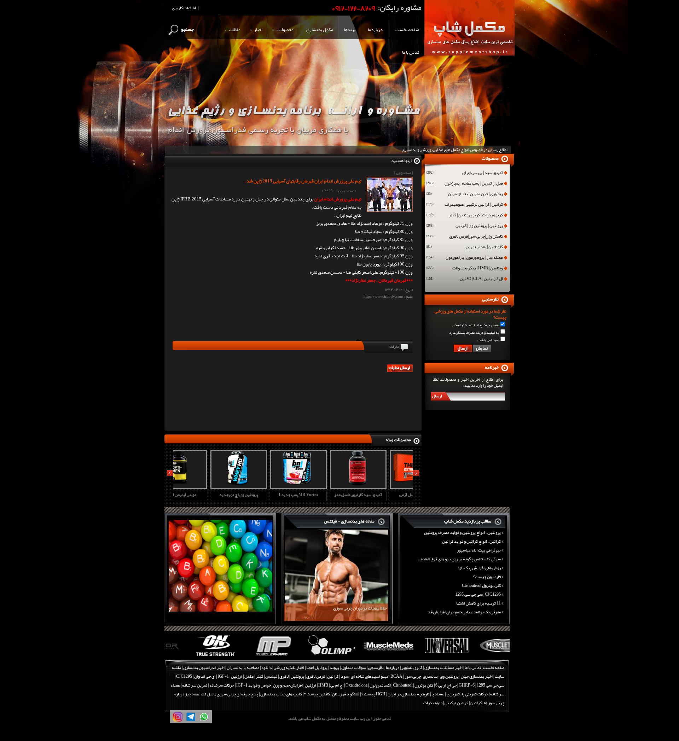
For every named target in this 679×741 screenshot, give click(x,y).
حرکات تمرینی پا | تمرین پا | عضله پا (459, 694)
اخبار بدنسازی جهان (477, 676)
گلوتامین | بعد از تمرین (464, 247)
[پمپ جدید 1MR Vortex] (262, 487)
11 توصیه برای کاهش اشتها (478, 603)
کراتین (332, 676)
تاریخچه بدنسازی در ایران (408, 694)
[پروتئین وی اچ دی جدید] (202, 487)
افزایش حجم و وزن (288, 685)
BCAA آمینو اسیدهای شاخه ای (376, 676)
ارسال (437, 396)
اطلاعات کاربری (184, 8)
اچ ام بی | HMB (330, 685)
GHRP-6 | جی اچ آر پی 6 (455, 685)
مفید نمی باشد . (488, 340)
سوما (345, 676)
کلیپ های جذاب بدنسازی (281, 694)
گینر (259, 676)
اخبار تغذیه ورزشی (289, 667)
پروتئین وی (449, 676)
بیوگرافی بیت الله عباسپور (479, 550)
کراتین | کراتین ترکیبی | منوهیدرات (464, 205)
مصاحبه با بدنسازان (243, 667)
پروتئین (297, 676)
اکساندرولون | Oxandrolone (368, 685)
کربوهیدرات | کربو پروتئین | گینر (464, 215)
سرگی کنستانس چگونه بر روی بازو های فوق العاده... (459, 559)
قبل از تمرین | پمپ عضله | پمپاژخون (464, 183)
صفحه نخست (493, 667)
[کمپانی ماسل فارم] (251, 656)
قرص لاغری (315, 676)
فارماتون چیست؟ (487, 576)
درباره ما (392, 667)
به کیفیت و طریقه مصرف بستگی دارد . (473, 332)
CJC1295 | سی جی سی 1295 (478, 594)
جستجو (187, 29)
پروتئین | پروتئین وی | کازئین (464, 226)
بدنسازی (430, 676)
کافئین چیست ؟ (317, 694)
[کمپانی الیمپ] (309, 656)
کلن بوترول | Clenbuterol (413, 685)
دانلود (266, 667)
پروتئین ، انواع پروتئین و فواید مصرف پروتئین (462, 532)
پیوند (334, 667)
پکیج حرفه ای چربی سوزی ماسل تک (229, 694)
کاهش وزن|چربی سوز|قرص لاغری (464, 236)
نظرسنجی (376, 667)
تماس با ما (473, 667)
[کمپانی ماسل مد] (366, 656)
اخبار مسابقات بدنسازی (443, 667)
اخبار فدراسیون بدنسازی (204, 667)
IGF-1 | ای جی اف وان (211, 676)
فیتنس (271, 676)
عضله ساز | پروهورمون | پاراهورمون (464, 258)
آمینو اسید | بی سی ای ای (464, 173)
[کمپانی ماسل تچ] (481, 656)
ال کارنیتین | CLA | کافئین (464, 279)
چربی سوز (413, 676)
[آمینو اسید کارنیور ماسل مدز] (322, 487)
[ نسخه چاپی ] (403, 172)
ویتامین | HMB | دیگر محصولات (464, 268)
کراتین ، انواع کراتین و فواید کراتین (471, 541)
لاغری (284, 676)
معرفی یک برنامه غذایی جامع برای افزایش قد (464, 612)
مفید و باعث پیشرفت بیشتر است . (475, 325)
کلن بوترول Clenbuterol (481, 585)
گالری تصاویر (411, 667)
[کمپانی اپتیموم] (193, 656)
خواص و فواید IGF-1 (253, 685)
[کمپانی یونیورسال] (424, 656)
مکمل (249, 676)
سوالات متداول (353, 667)
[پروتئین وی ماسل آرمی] (381, 487)
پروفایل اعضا (316, 667)
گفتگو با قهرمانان (345, 694)
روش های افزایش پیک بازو (479, 568)
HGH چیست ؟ (373, 694)
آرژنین (236, 676)
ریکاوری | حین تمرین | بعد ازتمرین (464, 194)
